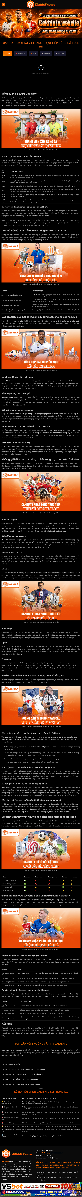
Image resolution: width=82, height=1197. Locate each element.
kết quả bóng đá (28, 414)
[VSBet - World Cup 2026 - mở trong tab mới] (41, 1186)
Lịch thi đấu (6, 381)
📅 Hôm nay (46, 53)
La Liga (4, 573)
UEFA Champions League (12, 540)
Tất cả (7, 53)
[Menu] (3, 4)
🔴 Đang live (20, 53)
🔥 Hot (33, 53)
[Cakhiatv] (41, 4)
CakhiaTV (5, 1161)
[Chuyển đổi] (3, 1064)
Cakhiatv (5, 1028)
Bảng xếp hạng (7, 397)
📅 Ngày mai (60, 53)
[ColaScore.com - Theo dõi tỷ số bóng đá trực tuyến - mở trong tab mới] (41, 1193)
